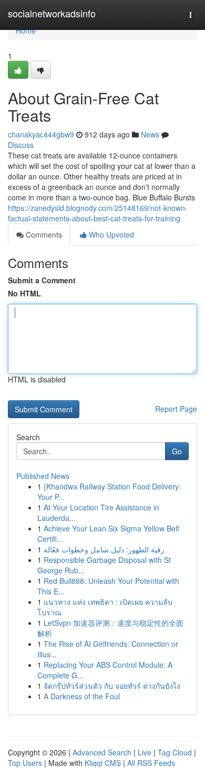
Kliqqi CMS (103, 763)
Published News (42, 476)
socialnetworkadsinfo (52, 13)
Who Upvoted (110, 234)
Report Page (176, 408)
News (150, 134)
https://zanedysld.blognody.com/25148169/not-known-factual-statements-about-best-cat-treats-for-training (98, 212)
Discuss (21, 145)
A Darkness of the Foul (82, 696)
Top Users (25, 763)
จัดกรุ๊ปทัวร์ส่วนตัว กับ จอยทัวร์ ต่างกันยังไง (112, 685)
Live (144, 752)
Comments (43, 234)
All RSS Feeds (151, 763)
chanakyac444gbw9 (41, 134)
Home (26, 30)
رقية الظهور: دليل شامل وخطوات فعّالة (104, 549)
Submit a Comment (42, 280)
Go (177, 451)
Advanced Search (102, 752)
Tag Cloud (175, 752)
